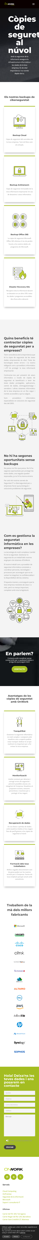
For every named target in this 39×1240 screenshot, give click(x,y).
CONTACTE (19, 669)
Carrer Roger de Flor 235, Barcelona (17, 1217)
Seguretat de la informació (13, 1197)
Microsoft (6, 1199)
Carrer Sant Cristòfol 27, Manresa (16, 1219)
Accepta (6, 1236)
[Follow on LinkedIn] (14, 1177)
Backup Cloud (19, 135)
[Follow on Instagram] (7, 1177)
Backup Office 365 (19, 234)
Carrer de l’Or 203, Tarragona (14, 1214)
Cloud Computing (9, 1191)
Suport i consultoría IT (11, 1202)
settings (22, 1233)
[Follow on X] (20, 1177)
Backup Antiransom (19, 185)
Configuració (26, 1236)
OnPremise (7, 1194)
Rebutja (16, 1236)
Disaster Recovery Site (19, 287)
